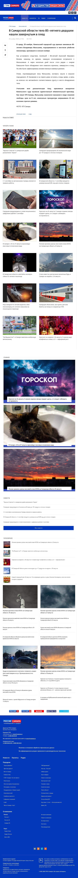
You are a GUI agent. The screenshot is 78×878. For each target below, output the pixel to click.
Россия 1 (6, 817)
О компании (51, 18)
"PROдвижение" (45, 765)
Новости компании (46, 817)
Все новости (38, 528)
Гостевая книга (45, 820)
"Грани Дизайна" (8, 765)
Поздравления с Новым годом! (12, 790)
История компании (46, 814)
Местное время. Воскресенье (11, 784)
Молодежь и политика (10, 787)
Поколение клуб (8, 793)
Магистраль (7, 780)
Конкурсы (33, 18)
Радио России (8, 834)
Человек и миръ (45, 784)
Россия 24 (7, 820)
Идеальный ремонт (46, 796)
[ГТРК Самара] (12, 19)
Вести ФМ (7, 837)
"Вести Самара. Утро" (9, 805)
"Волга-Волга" (45, 790)
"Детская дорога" (8, 768)
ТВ (38, 18)
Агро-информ (44, 774)
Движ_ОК (43, 805)
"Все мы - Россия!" (46, 768)
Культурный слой (45, 780)
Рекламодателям (45, 827)
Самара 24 (7, 823)
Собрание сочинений (9, 799)
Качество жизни (45, 787)
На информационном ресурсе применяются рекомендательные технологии (42, 751)
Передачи (6, 762)
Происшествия (20, 114)
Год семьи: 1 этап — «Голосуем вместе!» (51, 802)
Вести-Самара (7, 771)
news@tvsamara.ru (17, 734)
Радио (43, 18)
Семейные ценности (9, 796)
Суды (30, 114)
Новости (24, 18)
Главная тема (7, 774)
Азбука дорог (44, 771)
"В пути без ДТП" (45, 799)
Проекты (15, 758)
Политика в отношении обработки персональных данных (36, 747)
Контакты (43, 823)
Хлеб (5, 802)
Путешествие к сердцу (47, 793)
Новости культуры (46, 777)
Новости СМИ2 (8, 117)
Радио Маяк (7, 831)
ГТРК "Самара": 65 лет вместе (11, 777)
